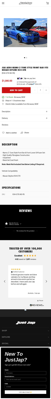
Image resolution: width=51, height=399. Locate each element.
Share (26, 133)
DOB (6, 383)
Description (6, 111)
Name (7, 370)
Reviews (5, 125)
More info (38, 84)
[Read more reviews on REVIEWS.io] (37, 305)
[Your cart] (47, 3)
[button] (5, 281)
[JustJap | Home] (25, 3)
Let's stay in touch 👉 (25, 392)
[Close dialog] (49, 348)
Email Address (9, 376)
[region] (25, 281)
